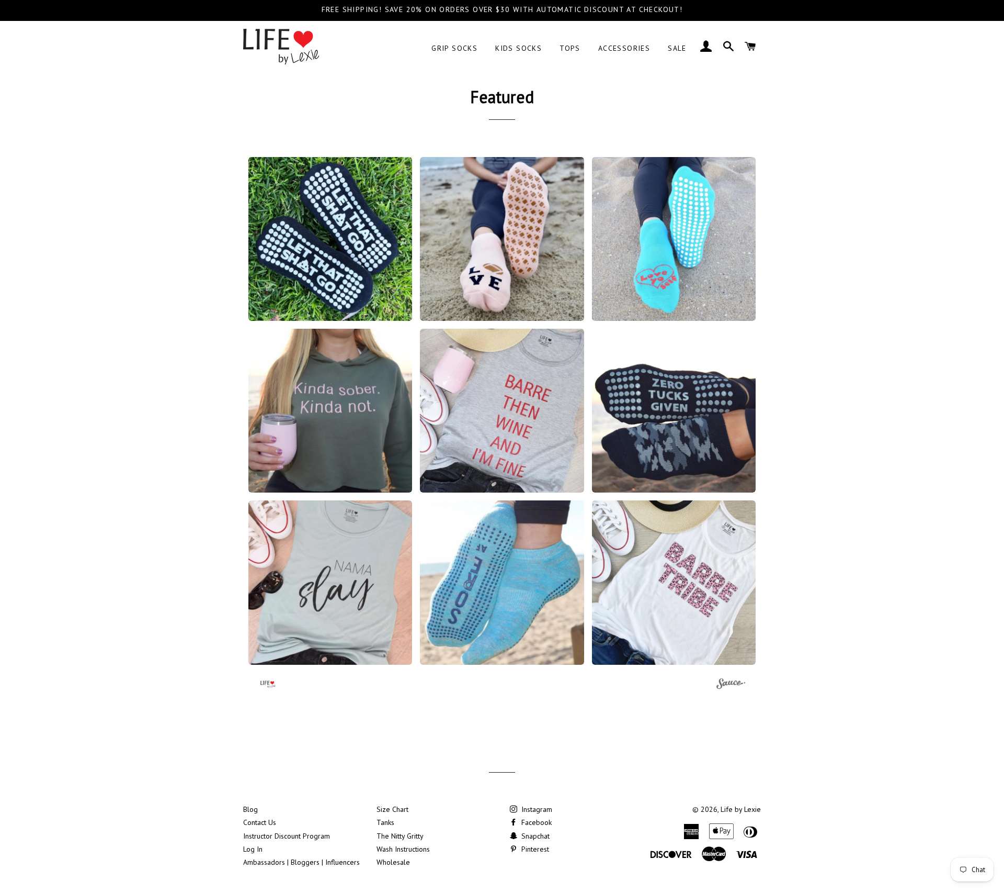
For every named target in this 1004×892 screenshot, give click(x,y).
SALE (677, 48)
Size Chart (392, 809)
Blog (250, 809)
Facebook (535, 822)
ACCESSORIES (624, 48)
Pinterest (534, 849)
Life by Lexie (741, 809)
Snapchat (534, 836)
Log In (253, 849)
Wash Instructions (403, 849)
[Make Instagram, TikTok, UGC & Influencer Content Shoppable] (730, 685)
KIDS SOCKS (518, 48)
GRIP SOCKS (454, 48)
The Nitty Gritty (400, 836)
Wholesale (393, 862)
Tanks (385, 822)
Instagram (535, 809)
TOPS (570, 48)
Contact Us (259, 822)
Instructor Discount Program (286, 836)
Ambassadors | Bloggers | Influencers (301, 862)
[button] (330, 239)
